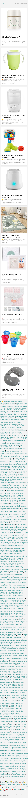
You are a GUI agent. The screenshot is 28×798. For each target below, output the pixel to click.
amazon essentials (15, 682)
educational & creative (5, 731)
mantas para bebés (22, 742)
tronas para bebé (9, 511)
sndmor (1, 769)
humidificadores (3, 736)
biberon (6, 616)
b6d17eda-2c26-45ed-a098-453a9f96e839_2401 (11, 686)
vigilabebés (2, 425)
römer (26, 482)
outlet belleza (4, 577)
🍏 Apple (8, 781)
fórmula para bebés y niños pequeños (12, 526)
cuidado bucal (13, 629)
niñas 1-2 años (17, 647)
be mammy (7, 695)
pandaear (2, 750)
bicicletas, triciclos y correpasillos (18, 522)
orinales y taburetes (14, 748)
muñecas (13, 455)
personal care (24, 577)
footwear (19, 639)
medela (6, 437)
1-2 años (13, 424)
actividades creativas (5, 521)
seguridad (5, 456)
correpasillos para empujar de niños (11, 719)
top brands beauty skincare (18, 548)
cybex (16, 424)
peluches (21, 505)
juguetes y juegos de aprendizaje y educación (14, 527)
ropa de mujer (3, 548)
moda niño (11, 437)
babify (22, 435)
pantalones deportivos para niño (16, 752)
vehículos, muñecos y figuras (10, 663)
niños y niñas (13, 477)
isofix (5, 413)
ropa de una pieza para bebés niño (12, 508)
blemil (22, 561)
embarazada (23, 434)
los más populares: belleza (10, 644)
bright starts (3, 698)
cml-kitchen (9, 718)
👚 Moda (17, 784)
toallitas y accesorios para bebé (17, 584)
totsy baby (10, 773)
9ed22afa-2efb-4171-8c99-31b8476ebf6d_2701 (11, 551)
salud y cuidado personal (20, 430)
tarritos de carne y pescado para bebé (18, 658)
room (22, 652)
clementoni (2, 482)
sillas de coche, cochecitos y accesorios (14, 655)
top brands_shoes (22, 661)
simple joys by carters (20, 768)
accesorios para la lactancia (17, 534)
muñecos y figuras (13, 482)
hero (16, 572)
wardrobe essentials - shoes (18, 774)
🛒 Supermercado (10, 786)
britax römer (9, 698)
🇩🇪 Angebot (2, 789)
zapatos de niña (23, 587)
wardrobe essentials (14, 587)
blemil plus (8, 697)
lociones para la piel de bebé (6, 576)
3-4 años (17, 437)
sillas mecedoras (11, 768)
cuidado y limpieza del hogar (19, 721)
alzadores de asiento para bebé (20, 555)
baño (17, 480)
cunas (1, 631)
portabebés (21, 424)
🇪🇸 (2, 401)
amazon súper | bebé (13, 456)
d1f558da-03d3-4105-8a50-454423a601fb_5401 (15, 631)
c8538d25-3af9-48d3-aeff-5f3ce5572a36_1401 (11, 618)
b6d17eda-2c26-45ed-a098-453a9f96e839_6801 (11, 690)
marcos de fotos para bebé (6, 744)
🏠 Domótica (9, 782)
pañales (14, 405)
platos (2, 758)
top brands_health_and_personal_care (9, 661)
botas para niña (19, 616)
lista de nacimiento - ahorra (17, 429)
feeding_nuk (9, 732)
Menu (4, 3)
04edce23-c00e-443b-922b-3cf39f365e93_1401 (14, 666)
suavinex (9, 405)
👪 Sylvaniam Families (20, 786)
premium (12, 758)
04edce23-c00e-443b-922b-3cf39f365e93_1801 (11, 669)
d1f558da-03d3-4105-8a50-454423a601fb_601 (11, 634)
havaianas (21, 734)
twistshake (2, 774)
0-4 (11, 550)
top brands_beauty (21, 529)
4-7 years (10, 467)
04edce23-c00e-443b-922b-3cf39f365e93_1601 (11, 668)
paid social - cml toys (14, 505)
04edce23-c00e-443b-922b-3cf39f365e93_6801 (11, 671)
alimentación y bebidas (15, 435)
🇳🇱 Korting (6, 790)
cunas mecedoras (4, 723)
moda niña (7, 455)
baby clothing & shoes (16, 561)
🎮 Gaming (2, 782)
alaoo (12, 681)
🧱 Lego (21, 782)
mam (26, 527)
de (18, 409)
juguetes (11, 406)
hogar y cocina (13, 476)
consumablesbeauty (10, 524)
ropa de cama (11, 653)
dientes (15, 501)
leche (11, 503)
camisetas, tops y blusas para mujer (18, 715)
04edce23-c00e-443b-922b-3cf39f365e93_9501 (16, 419)
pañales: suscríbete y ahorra (18, 755)
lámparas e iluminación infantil (21, 576)
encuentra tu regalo (15, 731)
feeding (25, 463)
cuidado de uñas (21, 629)
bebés (8, 401)
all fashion (8, 682)
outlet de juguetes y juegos (14, 577)
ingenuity (20, 736)
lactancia (9, 413)
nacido (1, 405)
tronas (22, 773)
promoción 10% (23, 547)
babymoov (22, 447)
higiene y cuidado (4, 422)
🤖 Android (2, 781)
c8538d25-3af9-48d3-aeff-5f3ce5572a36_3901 (12, 539)
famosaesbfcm (6, 488)
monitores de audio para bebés (15, 645)
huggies (2, 437)
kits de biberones (15, 739)
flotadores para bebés (11, 639)
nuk (12, 413)
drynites (22, 729)
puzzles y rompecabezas (15, 763)
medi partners (16, 744)
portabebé (22, 477)
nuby (18, 477)
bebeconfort (16, 487)
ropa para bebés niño (15, 466)
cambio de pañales (15, 434)
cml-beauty (2, 524)
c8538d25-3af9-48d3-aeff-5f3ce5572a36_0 (10, 414)
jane (1, 464)
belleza (13, 447)
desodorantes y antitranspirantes (7, 729)
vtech (6, 467)
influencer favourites (12, 736)
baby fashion (22, 692)
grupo (17, 734)
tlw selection (8, 771)
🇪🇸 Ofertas (8, 789)
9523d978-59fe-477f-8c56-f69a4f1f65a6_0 (10, 514)
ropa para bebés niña (8, 581)
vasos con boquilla (5, 484)
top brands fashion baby (21, 660)
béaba (26, 435)
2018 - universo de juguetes (19, 550)
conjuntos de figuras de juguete (19, 500)
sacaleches (18, 421)
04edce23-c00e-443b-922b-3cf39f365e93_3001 (11, 590)
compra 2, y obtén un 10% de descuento (19, 542)
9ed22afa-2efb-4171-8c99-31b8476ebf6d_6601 (11, 553)
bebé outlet (16, 453)
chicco (12, 401)
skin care (9, 548)
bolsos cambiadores (15, 498)
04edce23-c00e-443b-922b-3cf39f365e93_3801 (11, 592)
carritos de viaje (7, 716)
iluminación (20, 572)
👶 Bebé (13, 781)
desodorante (22, 727)
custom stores (9, 458)
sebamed (2, 655)
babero (20, 456)
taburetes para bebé (15, 769)
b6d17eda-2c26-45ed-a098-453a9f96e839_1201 (11, 684)
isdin (11, 642)
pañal (15, 413)
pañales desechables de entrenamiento (14, 753)
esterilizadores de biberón (16, 637)
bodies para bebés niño (5, 563)
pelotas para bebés (4, 757)
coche (8, 411)
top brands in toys (4, 432)
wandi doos (8, 774)
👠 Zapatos (12, 787)
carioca (1, 716)
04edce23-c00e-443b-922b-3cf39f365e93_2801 (11, 589)
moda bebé (24, 421)
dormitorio (8, 425)
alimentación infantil (4, 435)
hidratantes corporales (15, 640)
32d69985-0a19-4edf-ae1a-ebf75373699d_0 (16, 513)
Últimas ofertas (21, 4)
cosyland (3, 721)
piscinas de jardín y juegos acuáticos (8, 579)
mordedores (7, 745)
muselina (18, 448)
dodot (14, 411)
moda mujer (15, 503)
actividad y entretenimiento (19, 519)
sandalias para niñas (4, 766)
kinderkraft (12, 543)
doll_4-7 (18, 729)
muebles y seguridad (15, 745)
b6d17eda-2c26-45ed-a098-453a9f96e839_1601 (11, 535)
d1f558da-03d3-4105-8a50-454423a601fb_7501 (15, 571)
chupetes (26, 411)
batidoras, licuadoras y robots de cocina (9, 694)
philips (21, 411)
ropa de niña (21, 482)
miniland (6, 645)
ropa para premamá (19, 653)
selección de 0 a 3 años (15, 766)
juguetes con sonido (7, 464)
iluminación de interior (5, 574)
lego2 (15, 740)
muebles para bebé (17, 464)
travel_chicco (17, 773)
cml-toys (13, 445)
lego (12, 740)
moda (15, 409)
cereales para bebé (14, 626)
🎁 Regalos (2, 786)
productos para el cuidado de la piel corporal (10, 652)
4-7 (24, 598)
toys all (17, 447)
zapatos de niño (21, 776)
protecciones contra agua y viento (11, 761)
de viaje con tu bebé (4, 572)
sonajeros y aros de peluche (15, 656)
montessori (10, 647)
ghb (14, 734)
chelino (23, 480)
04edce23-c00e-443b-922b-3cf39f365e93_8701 (11, 597)
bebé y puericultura (15, 695)
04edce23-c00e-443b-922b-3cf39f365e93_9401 (11, 598)
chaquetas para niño (7, 627)
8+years (12, 532)
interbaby (19, 476)
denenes (19, 635)
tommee (2, 419)
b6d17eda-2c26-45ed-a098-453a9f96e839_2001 (11, 537)
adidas (11, 453)
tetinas (22, 417)
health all (7, 640)
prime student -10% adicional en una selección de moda (12, 650)
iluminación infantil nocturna (17, 574)
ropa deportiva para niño (12, 765)
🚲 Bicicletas (19, 781)
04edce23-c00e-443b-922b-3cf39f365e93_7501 (11, 674)
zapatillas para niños (4, 550)
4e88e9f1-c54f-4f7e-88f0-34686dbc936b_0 (10, 600)
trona (2, 413)
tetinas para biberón (4, 660)
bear (20, 480)
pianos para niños (24, 757)
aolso (22, 682)
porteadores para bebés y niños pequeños (17, 648)
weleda (23, 413)
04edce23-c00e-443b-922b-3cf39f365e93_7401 (11, 673)
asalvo (11, 485)
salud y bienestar (22, 765)
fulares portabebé (17, 732)
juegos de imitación (16, 737)
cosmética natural (24, 719)
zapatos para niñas (10, 490)
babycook (12, 480)
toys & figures (14, 459)
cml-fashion (22, 569)
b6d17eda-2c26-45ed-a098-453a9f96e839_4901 (11, 689)
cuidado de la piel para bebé (6, 501)
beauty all (26, 537)
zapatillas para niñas (4, 530)
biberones (19, 405)
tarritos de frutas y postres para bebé (12, 582)
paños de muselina (12, 545)
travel (1, 663)
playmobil (6, 758)
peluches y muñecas (14, 757)
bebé (5, 401)
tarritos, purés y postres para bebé (8, 509)
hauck (15, 458)
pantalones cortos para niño (11, 750)
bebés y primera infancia (16, 471)
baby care (15, 692)
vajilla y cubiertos (17, 511)
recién (5, 405)
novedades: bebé (13, 747)
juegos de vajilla (17, 642)
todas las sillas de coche (18, 771)
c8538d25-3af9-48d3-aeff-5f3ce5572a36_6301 (11, 540)
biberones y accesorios (8, 440)
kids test (9, 739)
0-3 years (7, 479)
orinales (7, 748)
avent (17, 411)
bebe (16, 401)
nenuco (19, 413)
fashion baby (3, 732)
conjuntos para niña (5, 543)
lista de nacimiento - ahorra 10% (7, 421)
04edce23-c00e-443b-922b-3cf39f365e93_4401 (11, 593)
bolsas (13, 616)
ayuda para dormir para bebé (7, 556)
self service (12, 403)
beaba (2, 616)
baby (12, 487)
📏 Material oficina (10, 784)
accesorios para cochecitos (6, 555)
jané (14, 417)
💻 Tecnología (5, 787)
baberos (12, 614)
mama (7, 482)
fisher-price (15, 408)
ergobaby (12, 572)
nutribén (18, 417)
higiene (19, 501)
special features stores (21, 403)
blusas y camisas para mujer (18, 697)
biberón (24, 405)
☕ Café (24, 781)
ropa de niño (14, 488)
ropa (5, 765)
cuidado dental (9, 721)
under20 (7, 587)
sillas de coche (24, 508)
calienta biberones (14, 569)
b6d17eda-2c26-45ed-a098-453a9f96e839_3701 (11, 687)
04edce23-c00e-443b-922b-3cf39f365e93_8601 (11, 595)
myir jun (23, 745)
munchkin (24, 464)
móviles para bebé (4, 747)
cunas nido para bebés (14, 723)
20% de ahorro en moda (14, 676)
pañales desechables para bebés (8, 529)
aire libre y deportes (17, 463)
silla (11, 411)
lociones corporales (12, 742)
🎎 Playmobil (24, 784)
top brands (12, 660)
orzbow (22, 748)
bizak (10, 616)
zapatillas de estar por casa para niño (8, 776)
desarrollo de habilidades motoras (8, 448)
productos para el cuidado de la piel (8, 506)
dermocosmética (14, 727)
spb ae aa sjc (7, 769)
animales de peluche (14, 605)
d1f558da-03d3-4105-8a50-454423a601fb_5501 (11, 632)
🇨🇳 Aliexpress (15, 789)
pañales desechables (5, 466)
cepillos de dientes (16, 716)
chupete (10, 408)
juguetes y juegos (4, 406)
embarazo (8, 442)
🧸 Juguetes (15, 782)
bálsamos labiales (17, 698)
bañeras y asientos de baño (21, 614)
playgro (4, 648)
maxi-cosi (14, 416)
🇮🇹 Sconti (21, 789)
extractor (22, 731)
